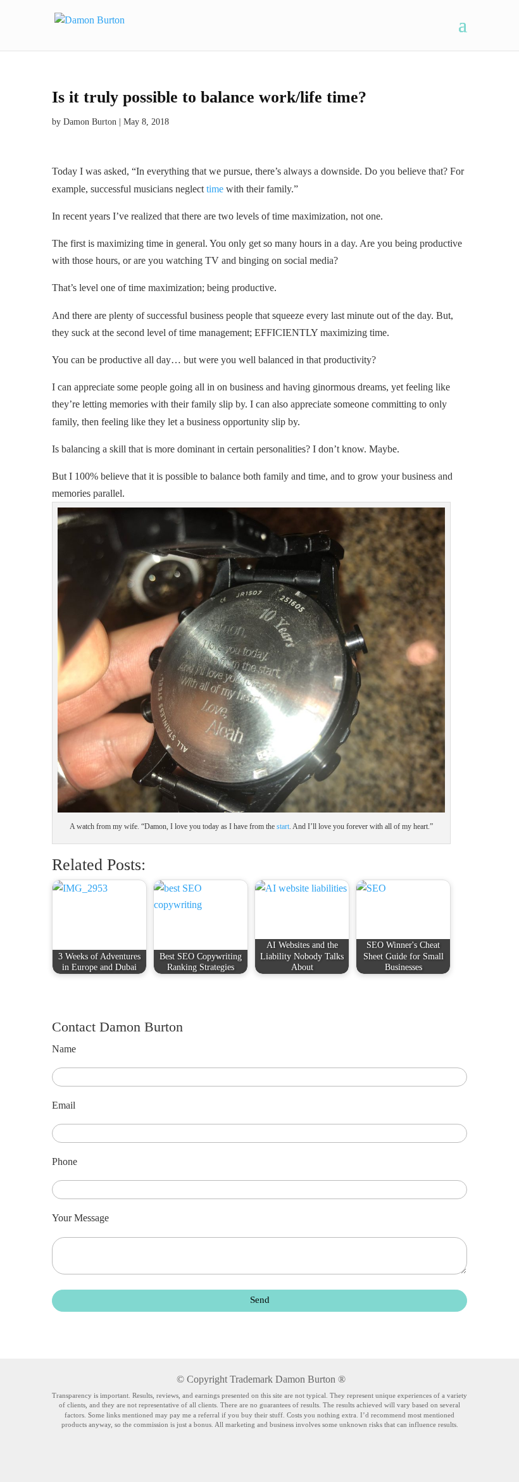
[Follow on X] (283, 1458)
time (214, 189)
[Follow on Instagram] (306, 1457)
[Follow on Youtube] (260, 1457)
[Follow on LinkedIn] (236, 1457)
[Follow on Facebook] (212, 1457)
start (283, 826)
